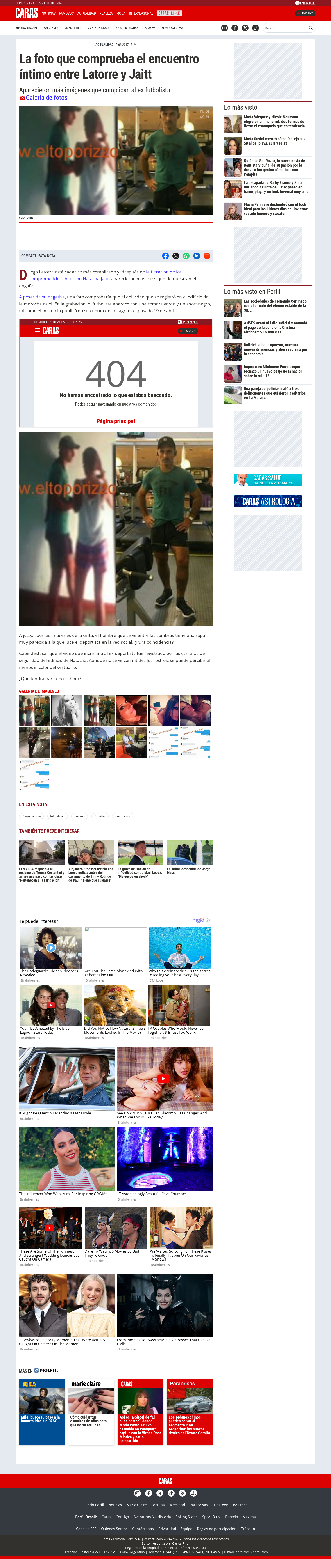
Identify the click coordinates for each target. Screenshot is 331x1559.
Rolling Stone (186, 1516)
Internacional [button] (141, 13)
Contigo (122, 1516)
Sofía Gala (51, 28)
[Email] (207, 256)
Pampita (150, 28)
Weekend (177, 1504)
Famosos (66, 13)
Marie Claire (137, 1504)
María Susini (73, 28)
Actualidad (86, 13)
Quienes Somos (114, 1528)
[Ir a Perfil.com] (305, 3)
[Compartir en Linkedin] (196, 256)
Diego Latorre (31, 816)
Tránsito (248, 1528)
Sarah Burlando (127, 28)
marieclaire (91, 1384)
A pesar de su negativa (42, 297)
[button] (116, 164)
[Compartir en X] (175, 256)
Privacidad (167, 1528)
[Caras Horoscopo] (268, 505)
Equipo (187, 1528)
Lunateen (220, 1504)
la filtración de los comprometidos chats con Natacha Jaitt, (105, 275)
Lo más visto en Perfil (252, 291)
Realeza (106, 13)
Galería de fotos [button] (47, 97)
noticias (42, 1384)
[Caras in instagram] (224, 28)
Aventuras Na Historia (152, 1516)
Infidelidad (57, 816)
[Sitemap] (193, 1493)
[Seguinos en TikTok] (255, 28)
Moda (120, 13)
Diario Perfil (94, 1504)
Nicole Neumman (99, 28)
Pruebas (100, 816)
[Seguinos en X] (245, 28)
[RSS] (182, 1493)
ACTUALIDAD (104, 45)
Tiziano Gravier (26, 28)
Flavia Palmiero (172, 28)
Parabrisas (199, 1504)
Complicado (123, 816)
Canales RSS (86, 1528)
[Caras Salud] (268, 484)
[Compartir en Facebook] (165, 256)
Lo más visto (240, 107)
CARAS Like (169, 12)
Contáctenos (143, 1528)
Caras (106, 1516)
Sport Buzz (211, 1516)
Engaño (80, 816)
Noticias (49, 13)
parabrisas (190, 1384)
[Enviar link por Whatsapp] (186, 256)
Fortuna (158, 1504)
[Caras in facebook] (234, 28)
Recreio (231, 1516)
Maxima (249, 1516)
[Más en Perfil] (46, 1371)
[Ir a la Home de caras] (27, 16)
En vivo (307, 13)
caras (140, 1384)
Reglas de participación (216, 1528)
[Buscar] (310, 28)
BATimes (240, 1504)
